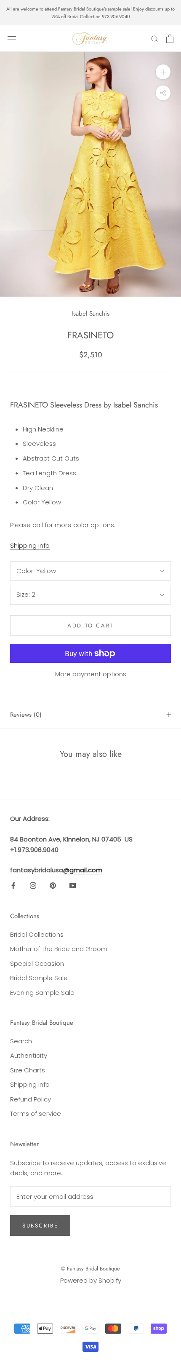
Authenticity (28, 1055)
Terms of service (35, 1113)
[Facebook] (13, 885)
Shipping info (30, 545)
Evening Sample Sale (42, 992)
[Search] (155, 38)
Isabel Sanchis (90, 313)
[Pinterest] (53, 885)
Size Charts (27, 1070)
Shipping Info (30, 1084)
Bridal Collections (37, 934)
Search (21, 1041)
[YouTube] (72, 885)
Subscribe (40, 1226)
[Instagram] (33, 885)
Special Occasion (37, 963)
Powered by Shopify (90, 1280)
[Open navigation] (12, 38)
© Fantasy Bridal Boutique (90, 1269)
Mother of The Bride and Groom (58, 948)
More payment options (90, 674)
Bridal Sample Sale (39, 977)
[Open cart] (169, 39)
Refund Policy (30, 1099)
